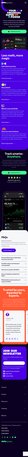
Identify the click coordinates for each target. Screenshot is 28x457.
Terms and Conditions (15, 368)
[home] (6, 2)
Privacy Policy (4, 428)
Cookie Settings (5, 433)
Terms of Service (5, 430)
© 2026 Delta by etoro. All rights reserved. (11, 425)
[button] (25, 2)
